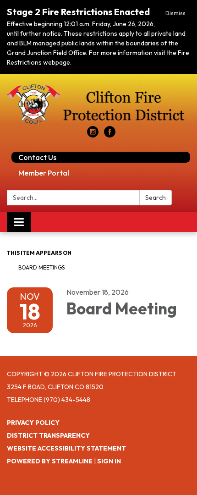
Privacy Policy (33, 422)
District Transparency (48, 435)
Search (155, 197)
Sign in (109, 461)
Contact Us (37, 157)
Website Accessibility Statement (66, 448)
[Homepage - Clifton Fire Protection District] (98, 104)
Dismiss (175, 13)
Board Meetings (41, 267)
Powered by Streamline (50, 461)
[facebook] (109, 134)
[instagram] (92, 134)
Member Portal (43, 172)
